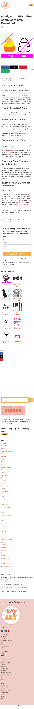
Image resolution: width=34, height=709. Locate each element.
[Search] (31, 400)
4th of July (3, 443)
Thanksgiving (4, 550)
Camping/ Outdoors (6, 467)
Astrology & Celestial (6, 451)
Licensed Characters (6, 515)
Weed (2, 568)
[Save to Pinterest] (23, 67)
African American (5, 446)
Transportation (5, 552)
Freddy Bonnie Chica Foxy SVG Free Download (13, 591)
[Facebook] (2, 631)
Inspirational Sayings (6, 510)
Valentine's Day (5, 563)
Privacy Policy (28, 705)
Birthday (3, 462)
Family (3, 480)
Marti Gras (4, 518)
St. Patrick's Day (5, 544)
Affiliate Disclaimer (7, 705)
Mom (2, 520)
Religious (3, 531)
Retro (2, 534)
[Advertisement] (17, 377)
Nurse (2, 526)
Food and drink (5, 491)
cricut (5, 150)
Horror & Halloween (6, 507)
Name (4, 240)
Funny (2, 496)
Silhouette (4, 214)
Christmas (4, 470)
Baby (2, 454)
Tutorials (3, 555)
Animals (3, 448)
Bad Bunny (4, 456)
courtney (5, 27)
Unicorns (3, 560)
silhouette (11, 150)
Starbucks (3, 547)
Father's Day (4, 486)
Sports (3, 542)
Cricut (10, 214)
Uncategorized (5, 558)
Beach (3, 459)
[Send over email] (5, 71)
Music (2, 523)
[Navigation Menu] (31, 5)
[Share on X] (14, 67)
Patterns (3, 528)
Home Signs (4, 504)
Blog (2, 464)
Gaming (3, 499)
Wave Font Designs (6, 566)
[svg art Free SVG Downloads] (5, 5)
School (3, 536)
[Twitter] (5, 631)
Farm (2, 483)
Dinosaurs (3, 472)
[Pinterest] (7, 631)
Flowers (3, 488)
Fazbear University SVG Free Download (11, 584)
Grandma (3, 502)
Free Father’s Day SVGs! (7, 581)
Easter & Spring (5, 475)
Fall (2, 478)
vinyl (12, 154)
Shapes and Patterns (6, 539)
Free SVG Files (5, 494)
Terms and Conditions (18, 705)
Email (4, 246)
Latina (2, 512)
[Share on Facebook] (5, 67)
